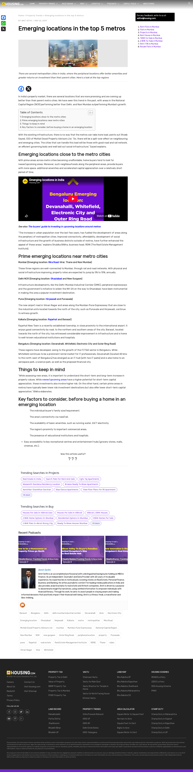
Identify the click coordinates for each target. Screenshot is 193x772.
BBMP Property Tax (57, 686)
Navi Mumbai (26, 635)
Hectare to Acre (124, 719)
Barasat (23, 613)
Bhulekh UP (53, 732)
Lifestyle (96, 4)
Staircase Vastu (90, 677)
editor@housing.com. (146, 18)
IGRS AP (86, 723)
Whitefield (48, 650)
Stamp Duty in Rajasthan (162, 723)
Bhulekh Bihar (54, 728)
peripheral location (86, 635)
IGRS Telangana (90, 732)
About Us (11, 686)
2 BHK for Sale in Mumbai (151, 41)
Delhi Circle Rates (91, 728)
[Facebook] (21, 89)
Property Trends (47, 4)
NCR (38, 635)
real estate (46, 642)
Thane (102, 642)
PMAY (154, 691)
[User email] (22, 605)
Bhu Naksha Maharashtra (128, 691)
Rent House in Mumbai (150, 35)
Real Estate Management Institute (71, 642)
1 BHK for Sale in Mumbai (151, 38)
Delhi (46, 613)
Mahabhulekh (54, 714)
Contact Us (29, 682)
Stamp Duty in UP (159, 732)
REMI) (93, 642)
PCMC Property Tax (57, 695)
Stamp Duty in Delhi (160, 728)
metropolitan (94, 620)
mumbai (60, 628)
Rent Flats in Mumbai (149, 27)
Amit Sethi (26, 21)
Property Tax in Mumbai (59, 691)
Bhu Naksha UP (124, 677)
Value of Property (56, 682)
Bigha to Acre (123, 728)
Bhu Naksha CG (124, 695)
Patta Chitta (54, 719)
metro (81, 620)
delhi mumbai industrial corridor (66, 613)
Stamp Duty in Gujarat (161, 719)
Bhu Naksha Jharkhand (127, 686)
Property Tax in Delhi (57, 677)
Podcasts (112, 4)
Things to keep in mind (33, 124)
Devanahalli (90, 613)
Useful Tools (130, 4)
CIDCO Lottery (157, 682)
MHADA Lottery (158, 677)
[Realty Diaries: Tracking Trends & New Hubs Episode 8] (83, 550)
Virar (38, 650)
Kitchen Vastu (89, 698)
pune (22, 642)
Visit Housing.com (32, 686)
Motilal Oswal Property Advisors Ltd (36, 628)
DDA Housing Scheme (161, 686)
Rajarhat (52, 319)
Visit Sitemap (30, 691)
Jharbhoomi (53, 723)
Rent (82, 4)
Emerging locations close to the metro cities (44, 117)
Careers (10, 682)
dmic (101, 613)
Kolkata (70, 620)
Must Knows (68, 4)
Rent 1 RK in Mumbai (149, 44)
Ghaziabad (56, 278)
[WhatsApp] (3, 23)
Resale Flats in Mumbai (150, 46)
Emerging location (28, 620)
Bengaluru (35, 613)
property (103, 635)
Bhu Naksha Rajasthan (127, 682)
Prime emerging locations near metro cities (43, 120)
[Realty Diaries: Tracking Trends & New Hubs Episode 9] (39, 550)
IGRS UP (86, 719)
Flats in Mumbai (147, 29)
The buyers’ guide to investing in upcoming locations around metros (64, 226)
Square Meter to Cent (127, 732)
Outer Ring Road (66, 635)
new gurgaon (49, 635)
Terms (10, 696)
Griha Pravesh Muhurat (93, 714)
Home (32, 4)
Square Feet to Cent (126, 723)
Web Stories (148, 4)
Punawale (115, 635)
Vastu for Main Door (92, 682)
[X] (28, 89)
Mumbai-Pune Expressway (80, 628)
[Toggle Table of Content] (89, 112)
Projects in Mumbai (148, 32)
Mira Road (53, 262)
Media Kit (11, 691)
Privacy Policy (13, 700)
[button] (26, 495)
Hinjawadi (51, 299)
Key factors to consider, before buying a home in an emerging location (57, 127)
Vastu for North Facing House (96, 693)
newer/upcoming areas (54, 379)
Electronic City (114, 613)
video (111, 642)
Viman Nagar (26, 650)
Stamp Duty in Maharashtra (164, 714)
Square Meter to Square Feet (130, 714)
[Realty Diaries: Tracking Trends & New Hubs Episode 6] (126, 550)
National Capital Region (106, 628)
